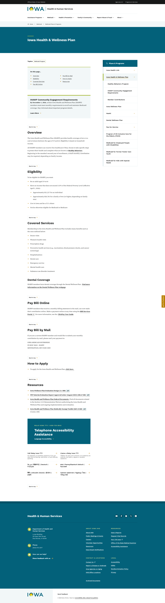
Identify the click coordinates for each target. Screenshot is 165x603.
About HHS (89, 532)
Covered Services (38, 81)
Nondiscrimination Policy (119, 569)
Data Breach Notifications (95, 550)
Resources (66, 81)
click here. (70, 369)
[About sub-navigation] (122, 17)
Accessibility (115, 562)
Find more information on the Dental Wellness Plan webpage (59, 285)
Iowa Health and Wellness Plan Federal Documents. (49, 399)
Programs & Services (131, 2)
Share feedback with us (41, 558)
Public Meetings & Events (94, 536)
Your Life (116, 539)
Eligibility (36, 78)
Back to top (32, 127)
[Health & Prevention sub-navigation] (73, 17)
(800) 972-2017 (37, 548)
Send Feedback (63, 594)
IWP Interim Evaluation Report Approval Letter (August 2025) (59, 395)
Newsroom (89, 546)
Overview (36, 76)
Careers (88, 539)
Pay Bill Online (37, 84)
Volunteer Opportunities (94, 543)
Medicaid (39, 24)
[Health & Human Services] (36, 9)
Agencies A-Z (119, 2)
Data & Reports (116, 532)
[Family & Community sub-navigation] (93, 17)
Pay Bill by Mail (68, 76)
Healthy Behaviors (75, 150)
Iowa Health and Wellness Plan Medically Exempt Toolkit (58, 409)
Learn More (34, 113)
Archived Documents (93, 581)
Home (31, 24)
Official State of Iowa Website (36, 2)
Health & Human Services (60, 9)
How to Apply (67, 78)
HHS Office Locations (93, 572)
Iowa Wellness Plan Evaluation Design (49, 391)
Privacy (113, 572)
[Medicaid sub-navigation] (54, 17)
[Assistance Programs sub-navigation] (43, 17)
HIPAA (113, 565)
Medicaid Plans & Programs (53, 24)
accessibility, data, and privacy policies (86, 598)
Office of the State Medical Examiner (123, 543)
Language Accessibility (43, 439)
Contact (90, 562)
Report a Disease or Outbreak (96, 565)
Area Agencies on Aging (94, 569)
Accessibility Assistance (119, 546)
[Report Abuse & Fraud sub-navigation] (113, 17)
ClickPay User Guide (65, 314)
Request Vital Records (118, 536)
